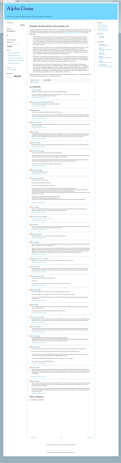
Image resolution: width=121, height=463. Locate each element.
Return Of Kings (102, 65)
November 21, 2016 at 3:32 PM (39, 393)
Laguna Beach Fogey (36, 151)
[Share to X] (47, 80)
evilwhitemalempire (35, 178)
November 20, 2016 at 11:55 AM (39, 237)
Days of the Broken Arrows (37, 216)
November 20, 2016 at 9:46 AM (39, 212)
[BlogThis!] (45, 80)
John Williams (34, 336)
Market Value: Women (103, 30)
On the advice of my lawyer (14, 55)
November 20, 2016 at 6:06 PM (39, 300)
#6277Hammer (34, 90)
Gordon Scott (34, 142)
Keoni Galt (101, 53)
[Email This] (44, 80)
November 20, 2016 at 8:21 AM (39, 165)
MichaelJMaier (34, 289)
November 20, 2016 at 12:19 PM (39, 262)
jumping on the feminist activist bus (73, 32)
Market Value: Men (102, 28)
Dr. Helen (101, 56)
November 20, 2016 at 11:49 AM (39, 229)
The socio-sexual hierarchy (14, 53)
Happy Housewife (35, 170)
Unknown (33, 304)
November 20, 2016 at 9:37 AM (39, 202)
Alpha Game (20, 8)
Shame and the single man (14, 63)
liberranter (33, 242)
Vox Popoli (101, 36)
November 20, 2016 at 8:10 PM (39, 322)
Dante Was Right (102, 54)
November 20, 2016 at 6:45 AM (39, 138)
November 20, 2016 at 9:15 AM (39, 173)
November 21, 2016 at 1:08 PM (39, 363)
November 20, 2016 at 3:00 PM (39, 285)
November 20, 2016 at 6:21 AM (39, 127)
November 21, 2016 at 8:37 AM (39, 342)
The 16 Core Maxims (103, 26)
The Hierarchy (101, 25)
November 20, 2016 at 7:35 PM (39, 312)
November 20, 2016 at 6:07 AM (39, 118)
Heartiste (101, 61)
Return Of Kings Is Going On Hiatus (106, 66)
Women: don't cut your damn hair (15, 58)
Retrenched (34, 266)
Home (61, 437)
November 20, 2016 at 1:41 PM (39, 271)
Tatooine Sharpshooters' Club (38, 258)
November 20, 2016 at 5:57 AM (39, 105)
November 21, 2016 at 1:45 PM (39, 376)
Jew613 (33, 224)
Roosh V (101, 48)
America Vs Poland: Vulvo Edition (105, 62)
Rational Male (102, 44)
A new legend (101, 37)
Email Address (10, 42)
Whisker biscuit (35, 122)
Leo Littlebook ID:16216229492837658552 (41, 102)
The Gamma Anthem (12, 69)
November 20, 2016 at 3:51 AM (39, 97)
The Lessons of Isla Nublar (104, 45)
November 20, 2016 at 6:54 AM (39, 146)
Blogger (73, 452)
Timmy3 (33, 132)
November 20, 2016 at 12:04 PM (39, 254)
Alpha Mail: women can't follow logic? (16, 60)
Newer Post (32, 437)
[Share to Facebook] (48, 80)
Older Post (89, 437)
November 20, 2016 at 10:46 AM (39, 220)
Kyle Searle (34, 367)
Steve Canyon (34, 326)
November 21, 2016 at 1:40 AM (39, 331)
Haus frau (33, 207)
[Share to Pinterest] (50, 80)
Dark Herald (34, 347)
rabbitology (35, 82)
